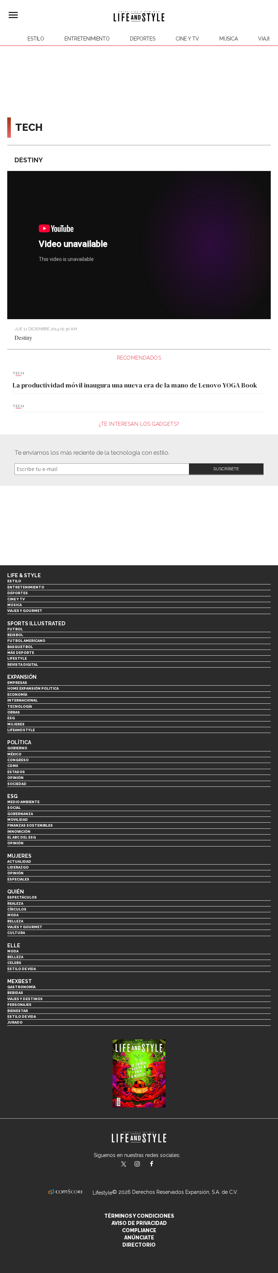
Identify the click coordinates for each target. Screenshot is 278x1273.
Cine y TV (187, 39)
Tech (18, 373)
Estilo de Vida (21, 1017)
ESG (11, 718)
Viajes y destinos (25, 999)
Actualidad (19, 861)
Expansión (22, 677)
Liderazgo (18, 867)
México (14, 754)
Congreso (18, 760)
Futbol (15, 629)
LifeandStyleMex (124, 1164)
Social (14, 808)
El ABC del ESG (21, 837)
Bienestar (17, 1011)
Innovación (18, 831)
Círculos (16, 909)
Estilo (36, 39)
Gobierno (17, 748)
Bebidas (15, 993)
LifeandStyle (21, 730)
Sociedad (16, 784)
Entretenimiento (87, 39)
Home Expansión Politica (33, 688)
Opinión (15, 778)
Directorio (139, 1245)
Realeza (15, 903)
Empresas (17, 683)
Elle (13, 945)
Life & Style (24, 575)
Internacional (22, 700)
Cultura (16, 933)
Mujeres (16, 724)
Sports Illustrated (36, 623)
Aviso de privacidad (139, 1223)
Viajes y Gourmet (24, 611)
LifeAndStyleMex (158, 1164)
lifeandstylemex (143, 1164)
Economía (17, 694)
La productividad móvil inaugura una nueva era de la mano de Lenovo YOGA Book (135, 385)
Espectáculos (22, 897)
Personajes (19, 1005)
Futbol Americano (26, 641)
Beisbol (15, 635)
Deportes (142, 39)
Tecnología (19, 706)
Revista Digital (22, 664)
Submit (226, 469)
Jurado (14, 1022)
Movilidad (17, 820)
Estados (16, 772)
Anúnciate (139, 1237)
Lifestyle (17, 658)
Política (19, 742)
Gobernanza (20, 814)
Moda (12, 915)
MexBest (19, 981)
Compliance (139, 1230)
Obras (13, 712)
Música (228, 39)
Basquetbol (20, 647)
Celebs (14, 963)
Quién (15, 892)
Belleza (15, 921)
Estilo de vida (21, 969)
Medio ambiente (23, 802)
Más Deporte (20, 653)
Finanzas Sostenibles (30, 825)
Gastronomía (21, 987)
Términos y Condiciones (139, 1216)
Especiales (18, 879)
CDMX (12, 766)
